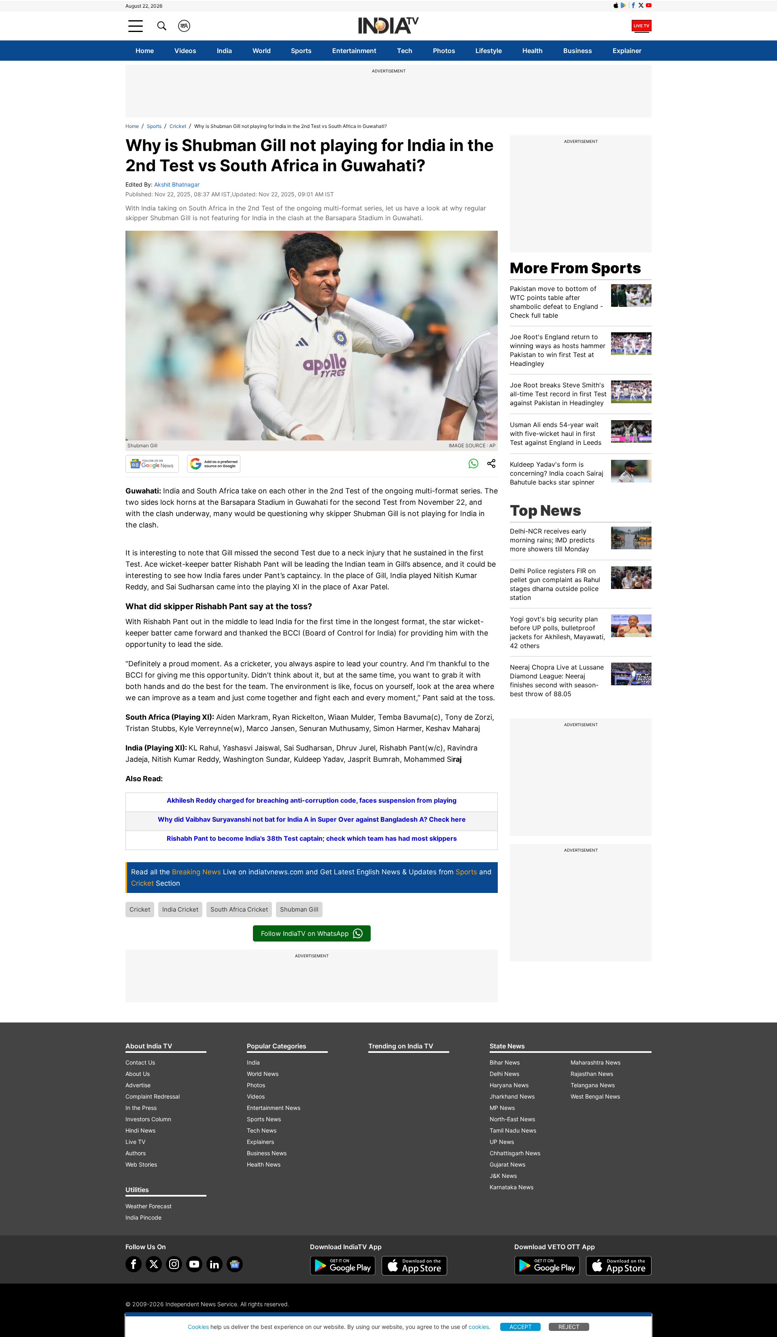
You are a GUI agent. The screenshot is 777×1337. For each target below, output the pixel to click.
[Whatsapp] (473, 464)
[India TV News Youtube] (649, 5)
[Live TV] (642, 26)
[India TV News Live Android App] (343, 1265)
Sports (301, 51)
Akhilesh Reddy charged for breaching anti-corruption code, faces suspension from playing (311, 800)
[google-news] (235, 1264)
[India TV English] (388, 26)
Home (145, 51)
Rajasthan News (592, 1073)
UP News (502, 1141)
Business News (267, 1153)
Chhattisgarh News (515, 1153)
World (262, 51)
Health (532, 51)
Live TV (135, 1141)
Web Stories (141, 1164)
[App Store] (414, 1265)
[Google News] (152, 464)
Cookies (198, 1326)
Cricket (178, 126)
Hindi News (140, 1130)
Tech (404, 51)
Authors (135, 1153)
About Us (137, 1073)
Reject (569, 1326)
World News (262, 1073)
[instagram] (174, 1264)
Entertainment (354, 51)
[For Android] (547, 1265)
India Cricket (180, 909)
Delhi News (504, 1073)
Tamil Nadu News (513, 1130)
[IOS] (616, 5)
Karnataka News (511, 1187)
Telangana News (593, 1085)
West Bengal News (595, 1096)
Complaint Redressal (152, 1096)
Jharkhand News (512, 1096)
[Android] (623, 5)
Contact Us (140, 1062)
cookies (479, 1326)
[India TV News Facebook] (633, 5)
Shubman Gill (299, 909)
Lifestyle (489, 51)
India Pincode (143, 1217)
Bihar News (505, 1062)
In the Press (141, 1107)
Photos (444, 51)
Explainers (260, 1141)
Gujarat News (507, 1164)
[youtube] (194, 1264)
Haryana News (509, 1085)
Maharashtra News (595, 1062)
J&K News (503, 1175)
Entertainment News (273, 1107)
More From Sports (575, 268)
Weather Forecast (148, 1206)
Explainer (627, 51)
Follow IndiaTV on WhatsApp (305, 933)
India (224, 51)
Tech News (261, 1130)
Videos (185, 51)
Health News (263, 1164)
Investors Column (148, 1119)
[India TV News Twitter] (641, 5)
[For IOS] (619, 1265)
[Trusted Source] (213, 464)
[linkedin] (214, 1264)
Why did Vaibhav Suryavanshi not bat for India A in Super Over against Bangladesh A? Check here (312, 819)
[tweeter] (154, 1264)
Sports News (264, 1119)
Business (577, 51)
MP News (502, 1107)
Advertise (138, 1085)
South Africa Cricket (239, 909)
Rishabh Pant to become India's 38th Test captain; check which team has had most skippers (312, 838)
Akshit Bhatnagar (177, 184)
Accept (521, 1326)
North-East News (512, 1119)
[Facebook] (133, 1264)
